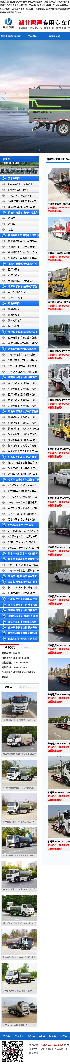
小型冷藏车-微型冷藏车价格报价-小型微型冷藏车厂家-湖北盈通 (19, 389)
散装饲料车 (22, 1043)
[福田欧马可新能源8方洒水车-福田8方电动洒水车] (19, 976)
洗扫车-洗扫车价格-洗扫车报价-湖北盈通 (18, 475)
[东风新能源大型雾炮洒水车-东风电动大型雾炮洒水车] (19, 840)
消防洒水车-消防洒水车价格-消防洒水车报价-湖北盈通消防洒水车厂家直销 (18, 208)
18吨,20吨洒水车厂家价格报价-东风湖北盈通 (18, 372)
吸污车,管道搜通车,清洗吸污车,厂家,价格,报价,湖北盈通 (18, 514)
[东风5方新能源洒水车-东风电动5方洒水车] (19, 772)
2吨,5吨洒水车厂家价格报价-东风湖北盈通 (18, 355)
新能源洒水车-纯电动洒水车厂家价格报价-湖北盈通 (19, 242)
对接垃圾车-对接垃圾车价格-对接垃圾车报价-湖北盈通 (18, 435)
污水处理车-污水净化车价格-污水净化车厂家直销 (18, 520)
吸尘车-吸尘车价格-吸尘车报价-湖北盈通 (18, 469)
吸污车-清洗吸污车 (17, 292)
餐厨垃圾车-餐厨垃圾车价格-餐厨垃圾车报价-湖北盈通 (18, 441)
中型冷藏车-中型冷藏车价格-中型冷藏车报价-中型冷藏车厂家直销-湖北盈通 (19, 401)
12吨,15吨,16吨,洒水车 (20, 195)
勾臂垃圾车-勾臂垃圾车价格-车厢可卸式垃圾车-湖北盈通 (18, 424)
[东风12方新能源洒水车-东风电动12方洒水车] (19, 874)
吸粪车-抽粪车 (15, 297)
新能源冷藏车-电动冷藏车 (21, 280)
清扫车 (42, 1036)
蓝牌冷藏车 (14, 269)
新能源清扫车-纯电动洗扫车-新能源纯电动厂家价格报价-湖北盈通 (18, 247)
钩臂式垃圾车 (15, 320)
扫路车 (11, 218)
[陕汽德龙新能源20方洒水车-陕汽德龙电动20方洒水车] (19, 942)
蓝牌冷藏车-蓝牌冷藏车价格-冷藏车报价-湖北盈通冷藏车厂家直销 (18, 395)
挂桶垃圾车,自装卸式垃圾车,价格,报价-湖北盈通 (19, 429)
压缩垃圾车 (14, 309)
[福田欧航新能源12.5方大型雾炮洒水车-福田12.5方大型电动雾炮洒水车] (19, 806)
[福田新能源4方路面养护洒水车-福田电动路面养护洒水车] (19, 738)
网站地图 (10, 12)
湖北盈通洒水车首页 (11, 36)
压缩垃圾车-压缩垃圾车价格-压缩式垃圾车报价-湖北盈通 (18, 418)
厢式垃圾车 (14, 326)
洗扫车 (11, 224)
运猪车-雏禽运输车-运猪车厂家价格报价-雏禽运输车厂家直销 (18, 594)
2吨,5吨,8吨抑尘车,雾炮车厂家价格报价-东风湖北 (19, 571)
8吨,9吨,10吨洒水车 (18, 190)
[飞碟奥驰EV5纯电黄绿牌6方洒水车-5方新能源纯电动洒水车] (19, 705)
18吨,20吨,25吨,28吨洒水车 (22, 201)
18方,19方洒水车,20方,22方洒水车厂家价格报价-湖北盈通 (19, 549)
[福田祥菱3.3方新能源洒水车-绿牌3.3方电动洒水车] (19, 908)
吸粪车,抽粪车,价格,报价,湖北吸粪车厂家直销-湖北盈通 (19, 509)
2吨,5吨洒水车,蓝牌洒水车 (21, 184)
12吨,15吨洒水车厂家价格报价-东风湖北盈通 (18, 367)
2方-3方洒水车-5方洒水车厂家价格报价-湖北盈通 (19, 531)
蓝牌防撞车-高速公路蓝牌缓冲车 (19, 338)
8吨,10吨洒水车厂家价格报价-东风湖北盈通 (19, 361)
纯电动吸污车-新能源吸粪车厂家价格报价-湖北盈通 (19, 259)
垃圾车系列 (14, 303)
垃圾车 (52, 1036)
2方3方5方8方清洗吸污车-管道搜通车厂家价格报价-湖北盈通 (18, 497)
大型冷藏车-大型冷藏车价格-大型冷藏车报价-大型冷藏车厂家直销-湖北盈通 (19, 406)
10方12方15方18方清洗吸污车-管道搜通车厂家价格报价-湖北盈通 (19, 503)
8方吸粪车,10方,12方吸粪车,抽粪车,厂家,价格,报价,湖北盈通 (18, 492)
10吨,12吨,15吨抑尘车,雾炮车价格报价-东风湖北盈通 (19, 566)
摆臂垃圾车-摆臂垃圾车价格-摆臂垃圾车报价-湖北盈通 (18, 446)
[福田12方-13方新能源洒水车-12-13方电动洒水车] (19, 1010)
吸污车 (63, 1036)
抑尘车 (31, 1036)
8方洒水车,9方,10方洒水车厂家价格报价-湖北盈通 (18, 537)
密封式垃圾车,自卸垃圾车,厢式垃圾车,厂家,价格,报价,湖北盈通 (19, 452)
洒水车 (18, 12)
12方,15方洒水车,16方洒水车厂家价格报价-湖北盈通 (19, 543)
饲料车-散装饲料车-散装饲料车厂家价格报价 (18, 588)
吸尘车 (11, 229)
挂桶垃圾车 (14, 315)
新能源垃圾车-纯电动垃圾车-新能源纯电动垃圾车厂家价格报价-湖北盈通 (18, 253)
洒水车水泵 (7, 1043)
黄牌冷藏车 (14, 275)
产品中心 (32, 36)
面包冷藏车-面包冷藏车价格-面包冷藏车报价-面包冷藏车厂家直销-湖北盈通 (19, 384)
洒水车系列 (54, 36)
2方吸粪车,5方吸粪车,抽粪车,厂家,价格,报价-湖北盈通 (19, 486)
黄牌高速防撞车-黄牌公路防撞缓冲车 (19, 344)
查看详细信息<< (56, 211)
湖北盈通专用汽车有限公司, (55, 1049)
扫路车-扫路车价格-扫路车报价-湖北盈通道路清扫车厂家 (18, 463)
